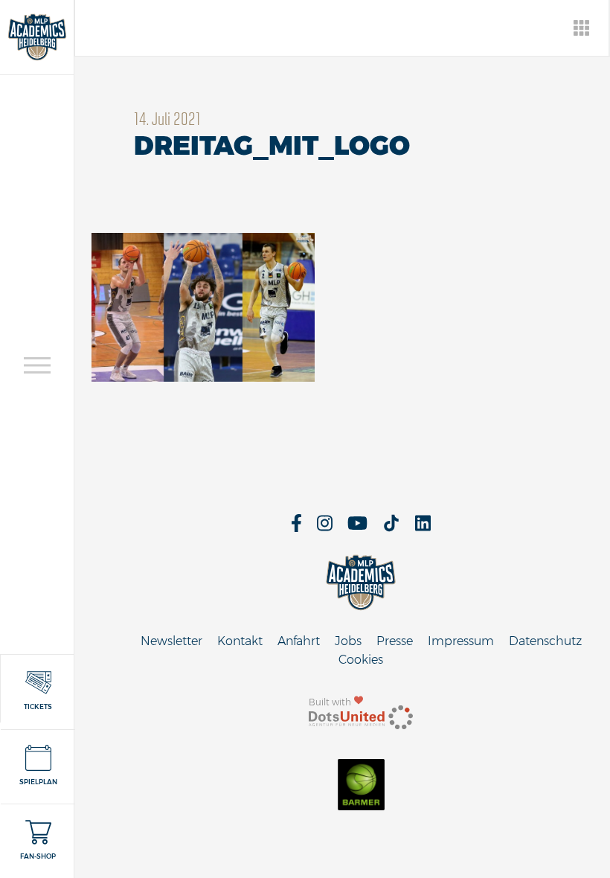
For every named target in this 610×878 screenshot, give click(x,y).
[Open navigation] (37, 365)
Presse (394, 641)
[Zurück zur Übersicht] (582, 28)
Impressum (461, 641)
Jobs (348, 641)
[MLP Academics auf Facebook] (296, 528)
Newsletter (171, 641)
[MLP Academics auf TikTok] (391, 528)
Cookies (360, 660)
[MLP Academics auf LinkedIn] (423, 528)
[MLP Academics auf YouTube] (357, 528)
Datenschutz (545, 641)
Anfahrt (298, 641)
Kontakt (240, 641)
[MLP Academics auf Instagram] (324, 528)
